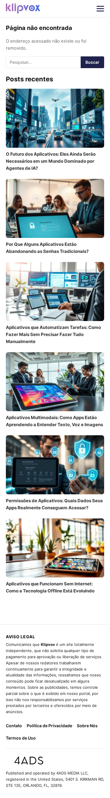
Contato (14, 725)
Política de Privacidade (49, 725)
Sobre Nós (87, 725)
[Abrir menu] (100, 8)
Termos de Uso (21, 737)
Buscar (92, 62)
